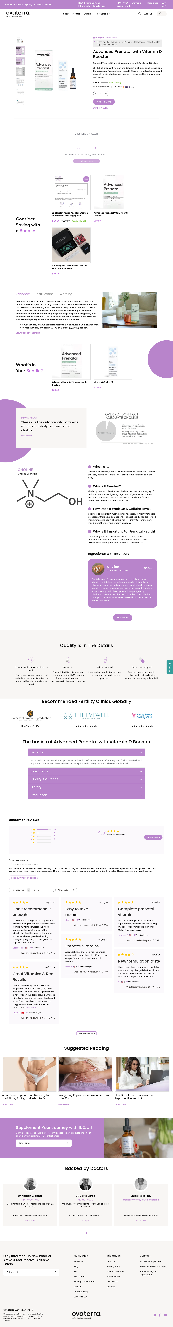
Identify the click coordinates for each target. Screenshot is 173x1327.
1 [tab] (86, 1233)
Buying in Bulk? (100, 107)
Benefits (37, 752)
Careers (111, 1286)
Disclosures (112, 1281)
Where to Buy (80, 1296)
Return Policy (113, 1276)
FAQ (76, 1271)
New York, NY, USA (30, 726)
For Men (76, 13)
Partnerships (103, 13)
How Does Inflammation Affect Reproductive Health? (134, 1096)
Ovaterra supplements (30, 1135)
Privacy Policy (113, 1266)
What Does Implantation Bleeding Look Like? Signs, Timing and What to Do (27, 1096)
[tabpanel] (29, 1081)
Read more (30, 1007)
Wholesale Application (151, 1261)
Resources (152, 3)
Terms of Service (115, 1271)
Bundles (88, 13)
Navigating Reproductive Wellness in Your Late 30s (84, 1096)
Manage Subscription (84, 1281)
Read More (7, 1104)
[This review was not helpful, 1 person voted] (158, 940)
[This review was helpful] (153, 987)
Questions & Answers (86, 133)
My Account (80, 1276)
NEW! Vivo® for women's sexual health (129, 4)
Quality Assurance (44, 779)
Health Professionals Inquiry (153, 1266)
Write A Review (153, 837)
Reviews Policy (81, 1291)
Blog (76, 1266)
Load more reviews (86, 1033)
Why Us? (164, 4)
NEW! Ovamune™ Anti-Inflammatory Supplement (91, 4)
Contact (111, 1261)
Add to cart (104, 101)
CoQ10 (85, 1220)
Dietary (36, 787)
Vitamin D (141, 1220)
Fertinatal (30, 1220)
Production (39, 795)
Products (78, 1261)
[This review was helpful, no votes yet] (47, 953)
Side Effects (39, 771)
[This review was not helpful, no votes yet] (52, 953)
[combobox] (43, 890)
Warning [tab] (66, 294)
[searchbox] (17, 890)
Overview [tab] (23, 294)
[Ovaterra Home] (18, 14)
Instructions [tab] (44, 294)
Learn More (26, 435)
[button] (127, 86)
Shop (66, 13)
